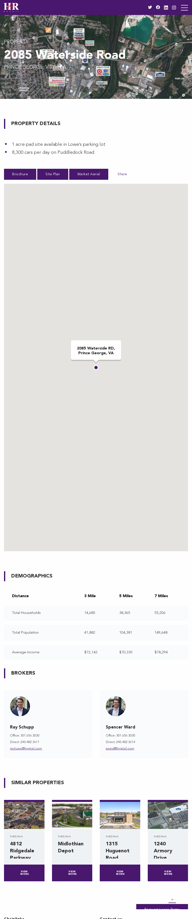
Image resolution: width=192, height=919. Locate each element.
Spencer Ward (120, 727)
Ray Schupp (22, 727)
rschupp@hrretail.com (26, 748)
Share (122, 174)
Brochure (20, 174)
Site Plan (53, 174)
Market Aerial (89, 174)
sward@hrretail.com (120, 748)
